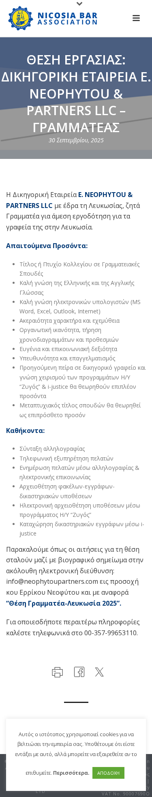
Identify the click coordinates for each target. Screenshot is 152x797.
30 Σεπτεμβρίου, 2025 (76, 140)
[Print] (56, 671)
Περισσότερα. (71, 772)
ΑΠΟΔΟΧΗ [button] (108, 773)
